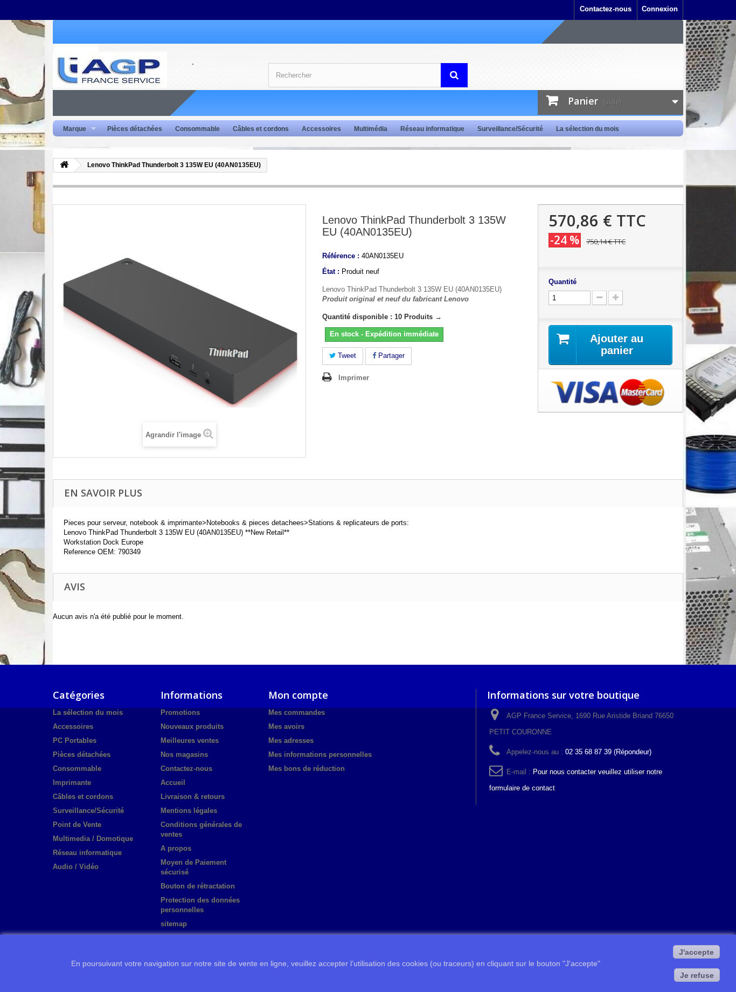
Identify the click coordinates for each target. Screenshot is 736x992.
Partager (390, 356)
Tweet (346, 356)
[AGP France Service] (152, 69)
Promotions (180, 712)
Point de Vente (77, 825)
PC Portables (74, 740)
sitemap (174, 924)
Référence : (340, 256)
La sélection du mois (587, 129)
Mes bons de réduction (306, 768)
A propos (176, 848)
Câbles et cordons (261, 129)
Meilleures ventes (190, 740)
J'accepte (696, 952)
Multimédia (370, 129)
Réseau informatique (432, 129)
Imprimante (72, 783)
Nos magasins (184, 754)
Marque (71, 129)
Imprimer (353, 378)
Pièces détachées (134, 129)
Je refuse (697, 975)
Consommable (197, 129)
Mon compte (298, 694)
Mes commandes (296, 712)
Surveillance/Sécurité (510, 129)
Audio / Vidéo (76, 867)
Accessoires (321, 129)
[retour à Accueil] (64, 165)
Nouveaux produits (192, 726)
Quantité (562, 282)
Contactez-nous (605, 9)
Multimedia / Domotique (93, 839)
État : (330, 271)
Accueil (173, 783)
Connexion (660, 9)
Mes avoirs (286, 726)
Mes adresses (291, 740)
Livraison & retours (193, 797)
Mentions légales (189, 811)
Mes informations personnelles (320, 754)
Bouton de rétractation (198, 886)
